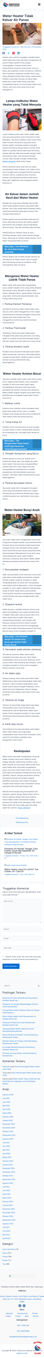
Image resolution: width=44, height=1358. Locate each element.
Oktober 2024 (7, 1176)
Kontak (35, 1316)
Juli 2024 (5, 1187)
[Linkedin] (18, 53)
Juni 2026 (6, 1102)
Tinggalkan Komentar (10, 47)
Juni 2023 (6, 1231)
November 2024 (8, 1172)
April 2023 (6, 1238)
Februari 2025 (7, 1161)
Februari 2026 (7, 1117)
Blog (26, 1316)
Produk (22, 856)
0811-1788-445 (23, 1325)
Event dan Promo (9, 1249)
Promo (18, 1316)
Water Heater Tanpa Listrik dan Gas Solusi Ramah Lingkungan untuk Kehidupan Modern (21, 1081)
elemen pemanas (9, 161)
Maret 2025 (6, 1157)
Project (5, 1260)
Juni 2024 (6, 1190)
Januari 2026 (7, 1120)
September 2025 (8, 1135)
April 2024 (6, 1194)
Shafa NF (6, 1067)
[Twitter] (8, 53)
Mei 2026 (6, 1106)
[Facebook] (3, 53)
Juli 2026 (5, 1098)
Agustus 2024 (7, 1183)
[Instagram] (24, 1305)
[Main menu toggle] (39, 4)
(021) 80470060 (23, 1331)
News (4, 1253)
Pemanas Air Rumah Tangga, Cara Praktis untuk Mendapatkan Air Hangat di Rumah (21, 850)
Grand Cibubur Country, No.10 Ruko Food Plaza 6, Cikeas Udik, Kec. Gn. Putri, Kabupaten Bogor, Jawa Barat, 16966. (22, 1299)
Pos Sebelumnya (22, 818)
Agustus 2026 (7, 1095)
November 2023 (8, 1213)
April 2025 (6, 1154)
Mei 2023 (6, 1235)
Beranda (9, 1313)
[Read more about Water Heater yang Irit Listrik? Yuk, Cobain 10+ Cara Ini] (15, 865)
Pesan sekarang (24, 808)
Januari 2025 (7, 1165)
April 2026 (6, 1109)
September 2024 (8, 1179)
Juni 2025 (6, 1146)
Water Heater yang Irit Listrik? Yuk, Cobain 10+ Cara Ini (21, 870)
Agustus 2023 (7, 1224)
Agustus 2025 (7, 1139)
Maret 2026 (6, 1113)
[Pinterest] (13, 53)
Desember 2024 (8, 1168)
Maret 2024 (6, 1198)
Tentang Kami (22, 1313)
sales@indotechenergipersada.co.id (23, 1337)
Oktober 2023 (7, 1216)
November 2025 (8, 1128)
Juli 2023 (5, 1227)
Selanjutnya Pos (22, 822)
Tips (27, 856)
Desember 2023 (8, 1209)
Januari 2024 (7, 1205)
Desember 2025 (8, 1124)
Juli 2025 (5, 1143)
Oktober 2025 (7, 1131)
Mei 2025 (6, 1150)
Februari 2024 (7, 1202)
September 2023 (8, 1220)
